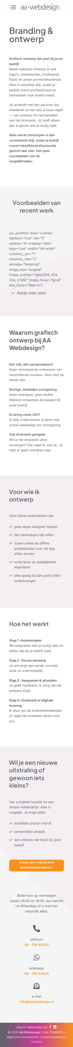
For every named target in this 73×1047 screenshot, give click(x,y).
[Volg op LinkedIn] (54, 1027)
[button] (13, 7)
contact (36, 1041)
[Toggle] (13, 293)
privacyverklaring (53, 1037)
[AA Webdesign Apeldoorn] (40, 7)
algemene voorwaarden (22, 1037)
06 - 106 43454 (36, 973)
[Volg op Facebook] (50, 1027)
